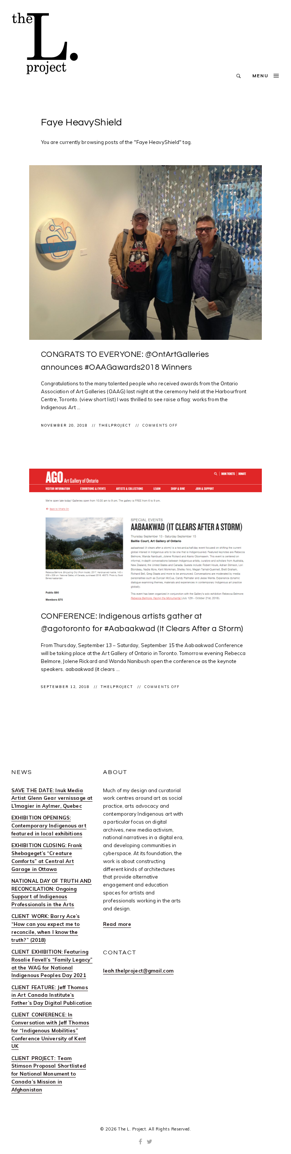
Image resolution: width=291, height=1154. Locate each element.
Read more (117, 924)
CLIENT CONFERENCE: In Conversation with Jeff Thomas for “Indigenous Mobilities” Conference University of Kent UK (50, 1030)
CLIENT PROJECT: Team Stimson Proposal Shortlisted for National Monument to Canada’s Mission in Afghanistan (48, 1074)
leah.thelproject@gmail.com (138, 971)
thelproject (116, 425)
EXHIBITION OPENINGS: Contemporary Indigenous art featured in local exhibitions (48, 826)
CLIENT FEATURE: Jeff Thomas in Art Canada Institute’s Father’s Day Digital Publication (51, 995)
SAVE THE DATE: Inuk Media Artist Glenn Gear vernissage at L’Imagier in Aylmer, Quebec (51, 798)
